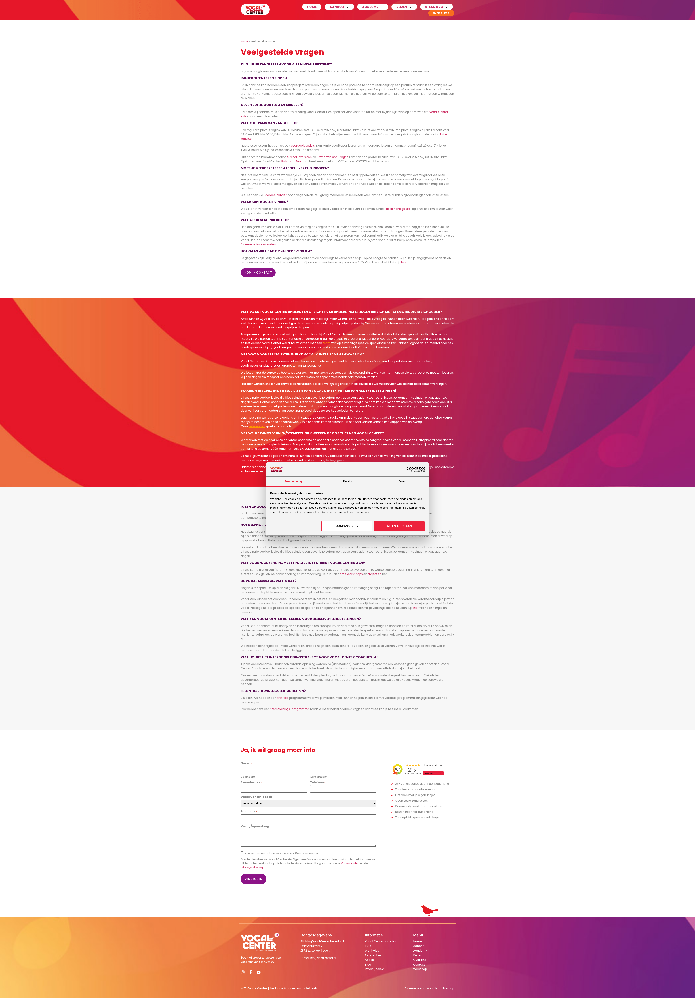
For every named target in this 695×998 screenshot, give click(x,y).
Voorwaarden (350, 863)
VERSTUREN (253, 879)
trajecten (374, 574)
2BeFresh (310, 988)
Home (312, 7)
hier (404, 262)
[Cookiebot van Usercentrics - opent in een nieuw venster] (409, 469)
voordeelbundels (303, 146)
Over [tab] (402, 481)
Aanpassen (344, 526)
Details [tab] (347, 481)
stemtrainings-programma (289, 709)
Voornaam (248, 776)
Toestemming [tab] (293, 481)
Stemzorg (434, 7)
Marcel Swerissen (299, 157)
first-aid (282, 698)
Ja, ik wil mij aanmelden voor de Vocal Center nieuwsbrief (282, 853)
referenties (257, 426)
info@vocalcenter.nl (323, 958)
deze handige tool (398, 209)
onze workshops (351, 574)
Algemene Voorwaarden (258, 244)
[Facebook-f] (251, 972)
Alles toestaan (399, 526)
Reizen (401, 7)
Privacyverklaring (252, 867)
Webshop (441, 13)
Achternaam (318, 776)
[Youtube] (259, 972)
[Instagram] (243, 972)
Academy (370, 7)
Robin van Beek (292, 161)
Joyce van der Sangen (332, 157)
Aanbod (337, 7)
